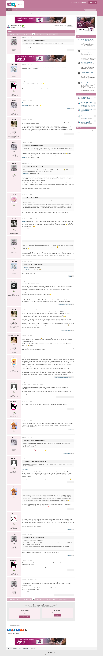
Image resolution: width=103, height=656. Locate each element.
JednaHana (58, 396)
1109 (34, 34)
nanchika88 (13, 81)
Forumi (8, 9)
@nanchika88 (25, 105)
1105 (20, 34)
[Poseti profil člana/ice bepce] (14, 362)
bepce (14, 357)
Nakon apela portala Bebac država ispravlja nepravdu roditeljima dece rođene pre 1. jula (88, 104)
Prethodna (12, 34)
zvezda (14, 37)
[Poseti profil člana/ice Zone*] (14, 223)
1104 (17, 34)
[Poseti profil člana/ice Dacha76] (14, 387)
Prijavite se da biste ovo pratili (60, 25)
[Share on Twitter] (10, 630)
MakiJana (37, 40)
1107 (27, 34)
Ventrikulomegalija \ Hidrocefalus (87, 82)
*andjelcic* (86, 73)
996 (14, 110)
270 (14, 75)
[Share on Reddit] (21, 630)
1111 (40, 34)
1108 (30, 34)
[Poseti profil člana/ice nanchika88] (14, 86)
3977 (14, 91)
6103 (14, 130)
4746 (14, 431)
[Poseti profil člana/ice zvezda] (14, 42)
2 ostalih (69, 304)
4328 (14, 205)
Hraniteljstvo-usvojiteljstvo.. (86, 62)
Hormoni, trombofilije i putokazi (87, 39)
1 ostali (69, 377)
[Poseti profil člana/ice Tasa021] (14, 105)
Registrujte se (93, 2)
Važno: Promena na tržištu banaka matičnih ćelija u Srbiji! (86, 110)
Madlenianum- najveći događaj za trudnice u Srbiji (86, 98)
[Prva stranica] (8, 34)
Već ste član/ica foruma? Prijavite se (78, 2)
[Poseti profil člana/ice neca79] (14, 199)
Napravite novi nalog (25, 616)
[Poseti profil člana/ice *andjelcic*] (79, 73)
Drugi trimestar (84, 50)
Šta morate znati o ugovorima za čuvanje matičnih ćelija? (87, 121)
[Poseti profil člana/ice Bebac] (9, 27)
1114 (50, 34)
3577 (14, 367)
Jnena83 (86, 63)
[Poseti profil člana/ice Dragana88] (14, 69)
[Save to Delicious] (19, 630)
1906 (14, 291)
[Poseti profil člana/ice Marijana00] (79, 40)
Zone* (14, 219)
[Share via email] (26, 630)
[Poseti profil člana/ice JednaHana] (14, 519)
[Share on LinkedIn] (14, 630)
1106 (24, 34)
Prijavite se (57, 615)
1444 (14, 346)
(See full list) (85, 127)
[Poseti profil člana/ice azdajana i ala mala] (14, 340)
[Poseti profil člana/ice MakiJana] (14, 425)
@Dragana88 (25, 103)
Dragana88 (14, 64)
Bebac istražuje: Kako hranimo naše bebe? (85, 116)
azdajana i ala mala (13, 335)
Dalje (54, 34)
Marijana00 (87, 40)
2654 (14, 229)
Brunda (59, 594)
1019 (14, 524)
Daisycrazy (87, 52)
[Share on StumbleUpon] (23, 630)
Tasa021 (13, 100)
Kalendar (15, 9)
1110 (37, 34)
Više (94, 13)
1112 (43, 34)
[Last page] (57, 34)
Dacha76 (60, 304)
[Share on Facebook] (8, 630)
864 (14, 48)
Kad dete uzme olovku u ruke (87, 72)
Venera (63, 304)
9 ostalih (69, 396)
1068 (14, 392)
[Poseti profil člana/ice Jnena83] (79, 63)
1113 (47, 34)
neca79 (66, 133)
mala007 (13, 281)
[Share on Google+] (12, 630)
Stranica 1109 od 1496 (63, 34)
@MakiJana (24, 157)
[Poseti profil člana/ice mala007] (14, 286)
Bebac (18, 27)
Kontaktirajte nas (51, 652)
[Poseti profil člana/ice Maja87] (14, 124)
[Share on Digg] (17, 630)
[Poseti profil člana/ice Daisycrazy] (79, 51)
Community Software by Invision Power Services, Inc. (51, 654)
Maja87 (14, 119)
